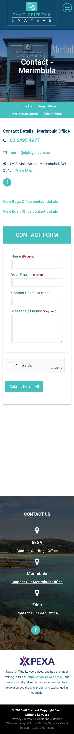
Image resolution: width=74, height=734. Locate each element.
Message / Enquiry (33, 311)
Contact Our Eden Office (37, 613)
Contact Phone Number (30, 293)
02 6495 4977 (25, 140)
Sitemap (57, 719)
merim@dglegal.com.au (30, 152)
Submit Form (22, 386)
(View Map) (24, 170)
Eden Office (53, 114)
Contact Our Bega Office (37, 550)
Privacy (16, 719)
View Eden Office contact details (30, 211)
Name (23, 256)
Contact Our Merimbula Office (37, 582)
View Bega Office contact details (30, 201)
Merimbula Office (24, 114)
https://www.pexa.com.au (45, 677)
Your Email (27, 274)
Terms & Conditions (36, 719)
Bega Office (47, 106)
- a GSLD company (42, 727)
